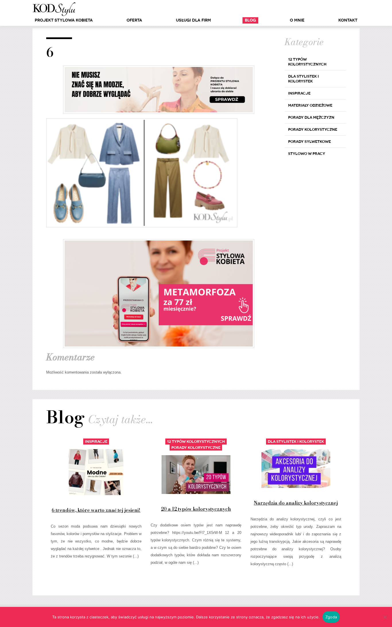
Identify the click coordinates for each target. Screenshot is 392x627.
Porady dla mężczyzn (311, 117)
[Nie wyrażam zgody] (385, 617)
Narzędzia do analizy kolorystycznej (296, 502)
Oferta (134, 20)
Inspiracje (299, 93)
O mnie (297, 20)
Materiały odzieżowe (310, 105)
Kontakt (347, 20)
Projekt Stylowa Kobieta (64, 20)
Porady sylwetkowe (309, 141)
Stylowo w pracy (306, 153)
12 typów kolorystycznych (307, 62)
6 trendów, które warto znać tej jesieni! (96, 510)
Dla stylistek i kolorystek (303, 79)
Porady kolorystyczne (312, 129)
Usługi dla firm (193, 20)
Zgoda (331, 617)
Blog (250, 20)
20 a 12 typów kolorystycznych (196, 508)
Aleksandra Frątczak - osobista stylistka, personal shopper (53, 9)
